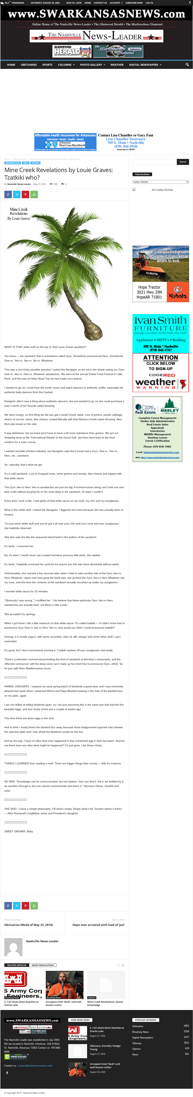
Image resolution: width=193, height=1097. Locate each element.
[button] (187, 65)
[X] (17, 194)
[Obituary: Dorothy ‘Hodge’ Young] (77, 1051)
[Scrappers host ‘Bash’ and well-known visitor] (64, 985)
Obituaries (29, 64)
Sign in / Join (73, 2)
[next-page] (123, 965)
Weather (117, 64)
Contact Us (100, 2)
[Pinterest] (25, 194)
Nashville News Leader (19, 184)
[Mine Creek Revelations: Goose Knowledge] (106, 985)
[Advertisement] (96, 97)
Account (115, 2)
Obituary (137, 1043)
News (25, 163)
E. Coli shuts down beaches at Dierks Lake (21, 1003)
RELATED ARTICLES (16, 965)
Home (11, 64)
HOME (88, 2)
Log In (149, 2)
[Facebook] (190, 2)
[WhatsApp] (34, 194)
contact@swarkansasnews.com (35, 1065)
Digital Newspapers (143, 64)
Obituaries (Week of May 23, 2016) (28, 925)
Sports (47, 64)
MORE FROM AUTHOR (43, 965)
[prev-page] (118, 965)
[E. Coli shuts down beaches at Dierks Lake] (23, 985)
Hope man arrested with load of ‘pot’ (99, 925)
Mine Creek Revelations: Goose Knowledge (105, 1003)
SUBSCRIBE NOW (134, 2)
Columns (64, 64)
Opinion (35, 163)
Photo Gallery (91, 64)
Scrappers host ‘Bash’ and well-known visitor (64, 1003)
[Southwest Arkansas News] (96, 33)
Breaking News (20, 159)
